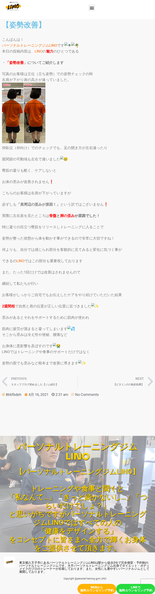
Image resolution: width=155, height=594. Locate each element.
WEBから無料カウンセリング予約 (97, 589)
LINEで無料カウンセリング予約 (135, 589)
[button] (91, 7)
